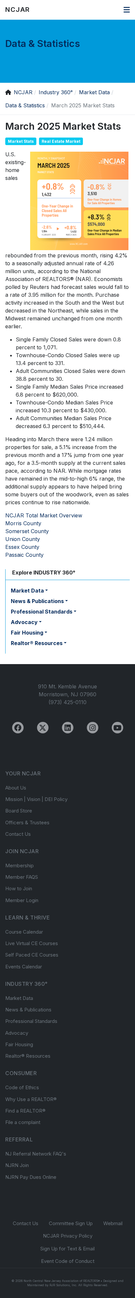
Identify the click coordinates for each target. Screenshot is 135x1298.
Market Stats (21, 141)
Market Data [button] (27, 590)
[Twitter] (42, 727)
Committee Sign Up (71, 1223)
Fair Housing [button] (27, 632)
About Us (15, 788)
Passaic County (24, 555)
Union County (22, 539)
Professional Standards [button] (41, 611)
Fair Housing (19, 1044)
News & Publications (28, 1009)
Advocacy (16, 1033)
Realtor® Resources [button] (37, 643)
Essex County (22, 547)
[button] (127, 9)
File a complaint (22, 1122)
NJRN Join (17, 1165)
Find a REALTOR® (25, 1111)
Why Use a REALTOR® (31, 1099)
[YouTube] (117, 727)
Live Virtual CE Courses (31, 943)
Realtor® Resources (27, 1056)
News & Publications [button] (37, 601)
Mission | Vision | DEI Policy (36, 799)
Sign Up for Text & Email (67, 1248)
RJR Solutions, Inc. (63, 1285)
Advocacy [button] (24, 622)
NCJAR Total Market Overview (43, 515)
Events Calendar (23, 966)
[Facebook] (18, 727)
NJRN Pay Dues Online (30, 1177)
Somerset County (27, 531)
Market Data (19, 998)
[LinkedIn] (67, 727)
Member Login (21, 900)
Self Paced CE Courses (31, 955)
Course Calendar (24, 932)
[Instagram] (92, 727)
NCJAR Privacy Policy (67, 1236)
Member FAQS (21, 877)
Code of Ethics (22, 1087)
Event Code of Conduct (67, 1261)
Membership (19, 865)
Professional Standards (31, 1021)
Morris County (23, 523)
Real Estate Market (61, 141)
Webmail (113, 1223)
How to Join (18, 888)
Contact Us (18, 834)
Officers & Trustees (27, 822)
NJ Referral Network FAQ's (35, 1154)
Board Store (18, 811)
